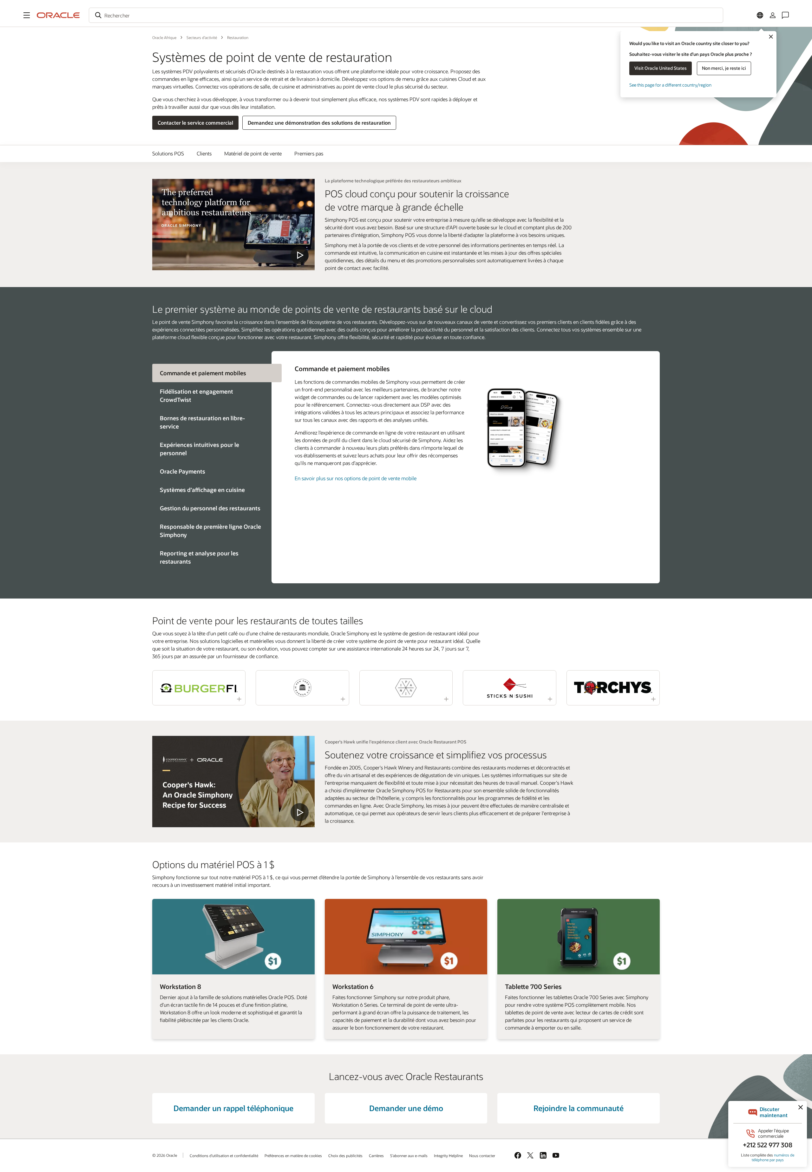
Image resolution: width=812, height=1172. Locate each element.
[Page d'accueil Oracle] (58, 15)
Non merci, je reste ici (724, 68)
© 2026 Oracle (164, 1155)
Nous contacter (482, 1155)
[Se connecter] (772, 15)
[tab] (212, 395)
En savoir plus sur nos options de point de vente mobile (355, 478)
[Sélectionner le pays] (760, 15)
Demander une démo (406, 1108)
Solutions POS (168, 153)
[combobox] (406, 15)
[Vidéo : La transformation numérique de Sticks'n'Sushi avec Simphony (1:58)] (509, 688)
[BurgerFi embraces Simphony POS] (233, 781)
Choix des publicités (345, 1155)
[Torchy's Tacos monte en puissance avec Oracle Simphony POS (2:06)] (613, 688)
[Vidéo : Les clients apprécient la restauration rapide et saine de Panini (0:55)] (406, 688)
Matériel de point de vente (253, 153)
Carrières (376, 1155)
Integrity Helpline (448, 1155)
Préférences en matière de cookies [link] (293, 1155)
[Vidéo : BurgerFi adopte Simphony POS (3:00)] (199, 688)
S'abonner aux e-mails (409, 1155)
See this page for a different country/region (670, 85)
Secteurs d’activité (202, 37)
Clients (204, 153)
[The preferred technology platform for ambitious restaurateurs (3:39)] (233, 224)
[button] (26, 15)
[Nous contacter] (785, 15)
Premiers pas (308, 153)
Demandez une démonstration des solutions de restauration (319, 122)
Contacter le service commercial (195, 122)
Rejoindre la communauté (579, 1108)
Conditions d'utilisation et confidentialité (224, 1155)
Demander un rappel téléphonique (233, 1108)
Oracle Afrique (164, 37)
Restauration (237, 37)
